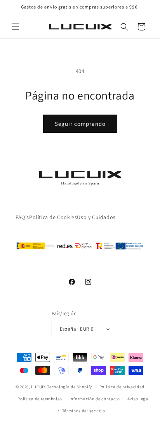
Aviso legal (138, 398)
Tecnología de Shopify (69, 386)
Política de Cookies (53, 217)
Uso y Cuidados (96, 217)
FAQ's (22, 217)
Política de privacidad (121, 386)
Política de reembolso (39, 398)
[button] (15, 26)
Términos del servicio (84, 410)
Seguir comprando (80, 123)
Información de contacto (95, 398)
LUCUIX (38, 386)
